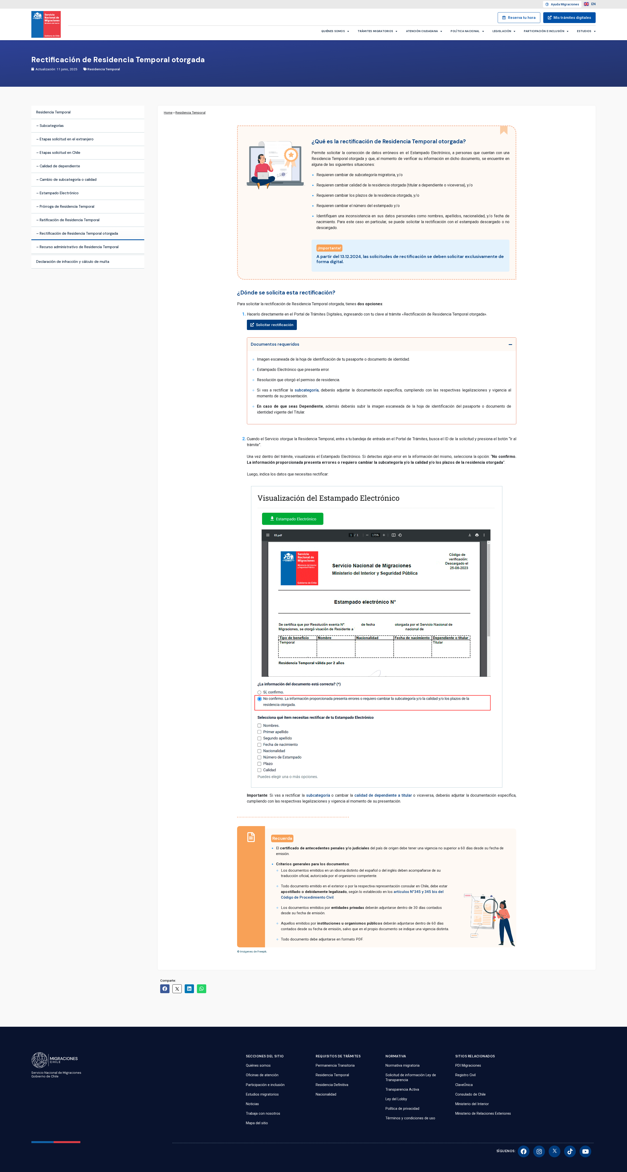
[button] (381, 325)
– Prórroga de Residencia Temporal (65, 206)
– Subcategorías (50, 125)
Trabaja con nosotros (263, 1113)
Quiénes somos (333, 31)
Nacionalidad (326, 1094)
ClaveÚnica (464, 1085)
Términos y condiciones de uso (410, 1118)
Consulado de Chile (470, 1094)
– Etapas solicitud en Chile (58, 152)
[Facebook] (524, 1151)
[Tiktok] (570, 1151)
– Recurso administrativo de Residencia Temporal (77, 247)
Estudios (584, 31)
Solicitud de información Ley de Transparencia (411, 1077)
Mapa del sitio (257, 1123)
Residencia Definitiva (332, 1085)
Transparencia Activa (402, 1089)
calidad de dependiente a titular (383, 795)
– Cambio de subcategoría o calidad (66, 179)
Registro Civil (465, 1075)
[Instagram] (539, 1151)
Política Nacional (465, 31)
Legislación (502, 31)
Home (168, 112)
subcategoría (307, 390)
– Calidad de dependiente (58, 166)
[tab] (381, 344)
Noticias (252, 1104)
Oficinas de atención (262, 1075)
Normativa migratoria (403, 1065)
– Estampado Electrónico (57, 193)
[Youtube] (585, 1151)
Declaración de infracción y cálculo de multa (72, 261)
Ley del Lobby (396, 1099)
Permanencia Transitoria (335, 1065)
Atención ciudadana (422, 31)
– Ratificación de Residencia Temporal (67, 220)
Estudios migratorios (262, 1094)
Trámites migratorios (375, 31)
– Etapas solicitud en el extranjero (65, 139)
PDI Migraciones (468, 1065)
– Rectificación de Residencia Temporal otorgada (77, 233)
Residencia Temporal (103, 69)
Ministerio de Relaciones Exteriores (483, 1113)
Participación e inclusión (544, 31)
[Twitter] (554, 1151)
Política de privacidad (402, 1109)
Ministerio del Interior (472, 1104)
